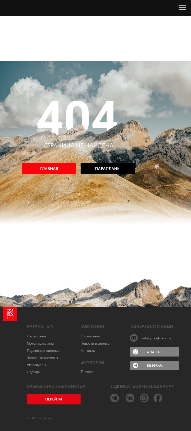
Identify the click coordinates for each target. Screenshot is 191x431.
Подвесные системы (43, 351)
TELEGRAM (155, 365)
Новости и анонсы (95, 343)
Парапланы (36, 336)
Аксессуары (36, 365)
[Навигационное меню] (182, 7)
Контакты (88, 351)
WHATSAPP (154, 352)
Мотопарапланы (40, 343)
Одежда (33, 372)
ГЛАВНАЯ (49, 168)
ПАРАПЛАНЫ (108, 168)
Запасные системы (42, 358)
